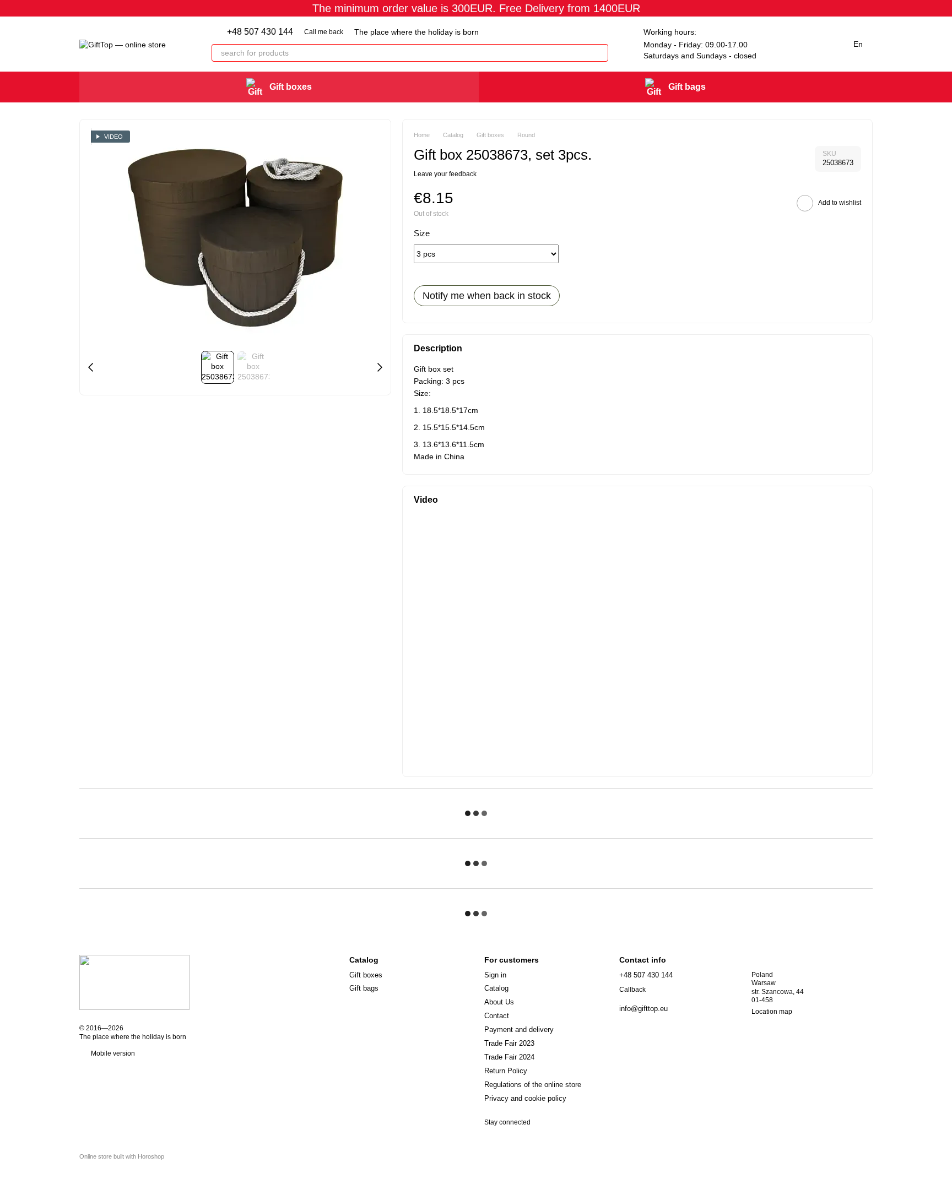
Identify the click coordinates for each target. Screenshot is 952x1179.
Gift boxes (290, 86)
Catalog (496, 988)
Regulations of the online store (532, 1084)
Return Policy (505, 1071)
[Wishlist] (776, 44)
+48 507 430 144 (260, 32)
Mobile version (112, 1053)
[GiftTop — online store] (134, 982)
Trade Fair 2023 (509, 1043)
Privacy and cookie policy (525, 1098)
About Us (499, 1002)
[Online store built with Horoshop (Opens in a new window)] (121, 1166)
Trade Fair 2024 (509, 1057)
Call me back (323, 32)
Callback (632, 989)
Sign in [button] (495, 975)
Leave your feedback (445, 174)
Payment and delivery (519, 1029)
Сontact (496, 1016)
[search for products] (599, 53)
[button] (943, 8)
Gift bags (687, 86)
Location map (771, 1011)
